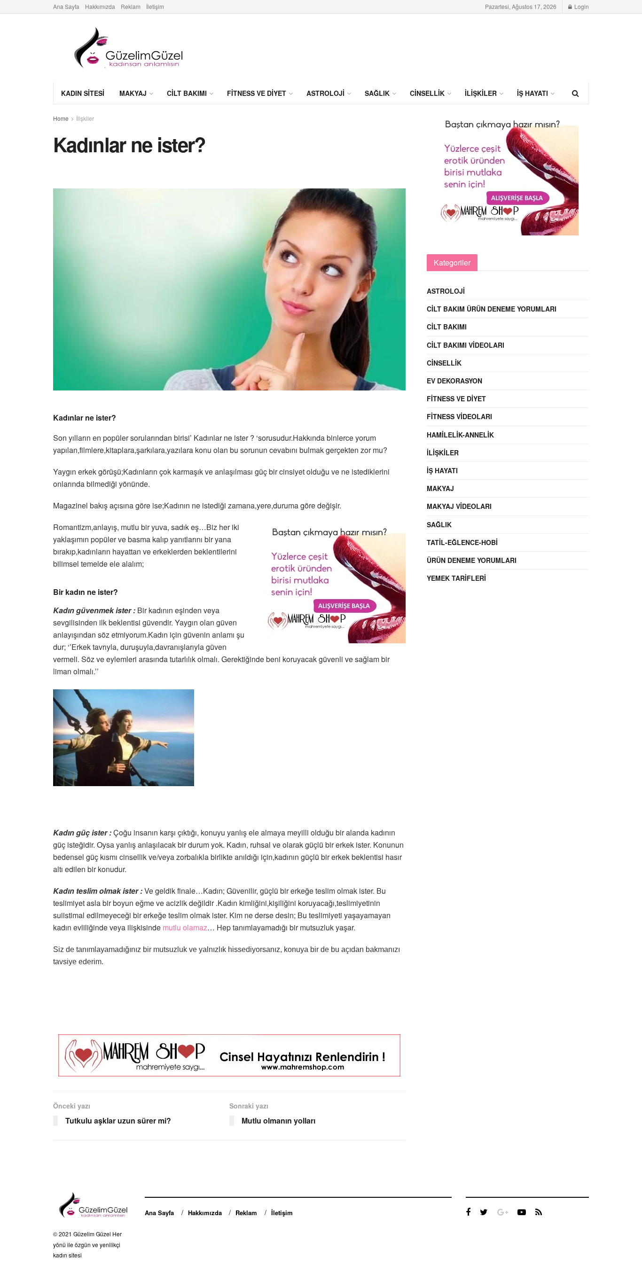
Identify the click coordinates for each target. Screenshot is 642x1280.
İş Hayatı (532, 93)
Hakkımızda (100, 6)
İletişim (155, 6)
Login (581, 6)
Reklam (131, 6)
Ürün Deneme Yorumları (472, 560)
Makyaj (133, 93)
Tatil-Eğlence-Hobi (462, 542)
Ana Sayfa (66, 6)
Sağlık (377, 93)
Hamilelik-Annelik (460, 434)
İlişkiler (481, 93)
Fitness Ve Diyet (256, 93)
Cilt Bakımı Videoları (465, 345)
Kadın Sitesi (82, 93)
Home (61, 118)
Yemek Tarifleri (456, 578)
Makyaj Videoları (459, 506)
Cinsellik (427, 93)
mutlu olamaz (185, 927)
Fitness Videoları (459, 416)
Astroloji (325, 93)
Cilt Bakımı (187, 93)
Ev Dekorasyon (454, 380)
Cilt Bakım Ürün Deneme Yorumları (491, 308)
